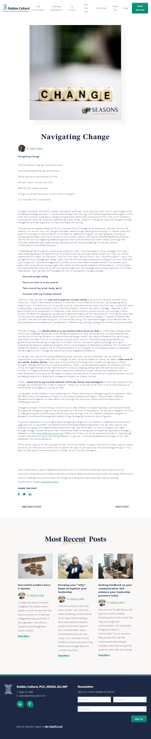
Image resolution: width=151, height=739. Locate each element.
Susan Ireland (36, 148)
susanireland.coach (50, 482)
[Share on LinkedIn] (30, 494)
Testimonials (101, 8)
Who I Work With (85, 8)
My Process (72, 8)
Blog (126, 8)
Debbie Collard (37, 595)
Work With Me (140, 7)
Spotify (34, 427)
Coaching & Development (56, 8)
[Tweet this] (24, 494)
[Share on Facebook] (19, 494)
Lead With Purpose (38, 8)
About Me (115, 8)
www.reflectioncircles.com (50, 433)
